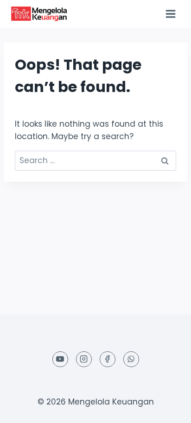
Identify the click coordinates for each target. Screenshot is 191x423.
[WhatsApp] (131, 359)
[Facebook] (107, 359)
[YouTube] (60, 359)
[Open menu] (170, 14)
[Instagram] (84, 359)
